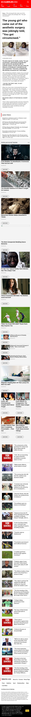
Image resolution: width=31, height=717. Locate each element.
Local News (4, 685)
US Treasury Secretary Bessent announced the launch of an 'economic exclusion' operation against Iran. (14, 123)
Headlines (9, 683)
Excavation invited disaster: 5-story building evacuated (13, 131)
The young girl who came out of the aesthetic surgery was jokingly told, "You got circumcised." (14, 14)
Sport (14, 683)
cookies (7, 707)
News (27, 683)
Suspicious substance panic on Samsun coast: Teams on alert (14, 118)
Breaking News (20, 683)
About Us (15, 679)
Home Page (27, 679)
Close (27, 710)
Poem (3, 683)
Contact (21, 679)
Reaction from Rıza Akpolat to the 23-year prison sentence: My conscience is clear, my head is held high (15, 136)
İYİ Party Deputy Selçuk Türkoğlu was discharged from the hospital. (15, 128)
